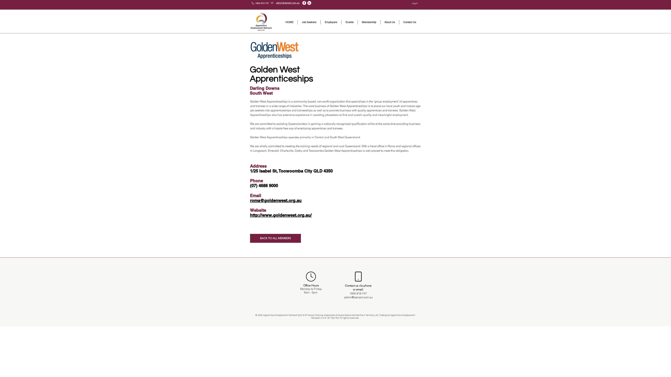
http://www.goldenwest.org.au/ (281, 215)
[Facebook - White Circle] (304, 3)
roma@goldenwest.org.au (276, 200)
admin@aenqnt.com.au (358, 297)
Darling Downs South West (264, 90)
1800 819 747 (358, 293)
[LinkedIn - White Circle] (309, 3)
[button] (309, 22)
